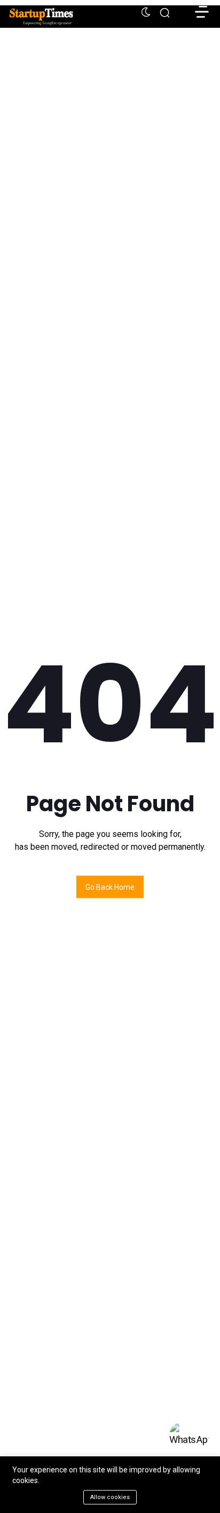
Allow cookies (110, 1497)
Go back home (110, 886)
